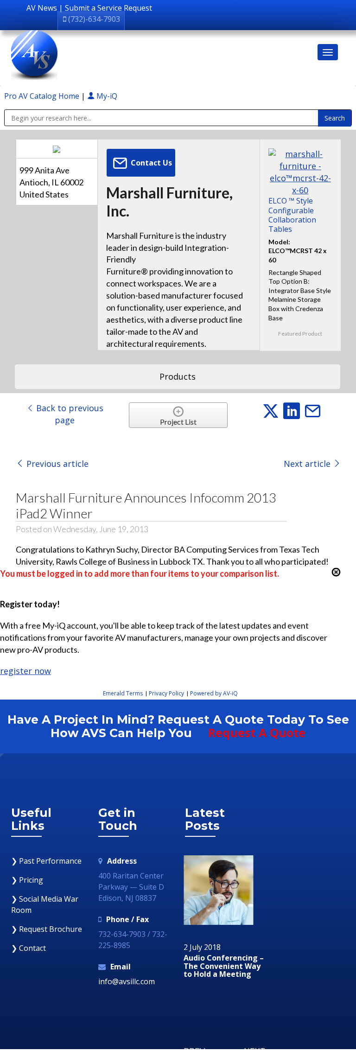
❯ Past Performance (46, 861)
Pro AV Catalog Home (42, 96)
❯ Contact (28, 948)
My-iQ (106, 96)
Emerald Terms (123, 693)
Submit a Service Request (108, 8)
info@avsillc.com (126, 981)
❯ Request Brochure (46, 929)
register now (25, 670)
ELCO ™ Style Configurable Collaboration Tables (292, 215)
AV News (41, 8)
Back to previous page (68, 414)
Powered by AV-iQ (214, 693)
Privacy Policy (166, 693)
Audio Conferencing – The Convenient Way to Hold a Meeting (224, 966)
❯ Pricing (27, 880)
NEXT (254, 1051)
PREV (194, 1051)
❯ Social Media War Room (44, 904)
